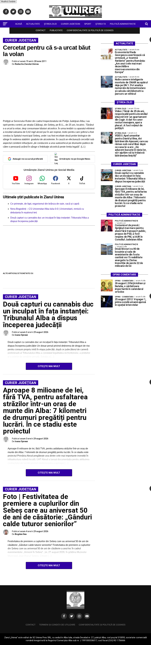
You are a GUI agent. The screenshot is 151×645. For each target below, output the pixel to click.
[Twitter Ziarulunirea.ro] (72, 616)
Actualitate (33, 24)
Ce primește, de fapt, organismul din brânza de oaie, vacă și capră (44, 203)
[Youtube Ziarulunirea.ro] (87, 616)
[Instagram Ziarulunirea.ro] (79, 616)
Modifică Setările (8, 1)
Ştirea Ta (100, 24)
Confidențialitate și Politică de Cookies (90, 30)
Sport (87, 24)
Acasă (18, 24)
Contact (41, 30)
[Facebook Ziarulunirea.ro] (64, 616)
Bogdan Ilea (21, 534)
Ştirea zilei (50, 24)
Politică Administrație (123, 24)
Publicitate (56, 30)
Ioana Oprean (21, 335)
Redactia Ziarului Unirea (27, 64)
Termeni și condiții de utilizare (57, 625)
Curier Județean (70, 24)
